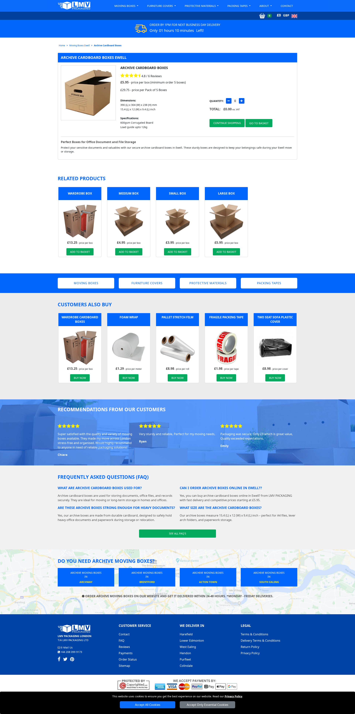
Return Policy (250, 647)
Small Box (177, 193)
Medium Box (129, 193)
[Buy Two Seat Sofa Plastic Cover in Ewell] (275, 347)
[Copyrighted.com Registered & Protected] (135, 684)
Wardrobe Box (80, 193)
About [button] (264, 6)
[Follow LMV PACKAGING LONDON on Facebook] (59, 660)
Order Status (128, 659)
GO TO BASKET (258, 123)
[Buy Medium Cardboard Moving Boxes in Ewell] (128, 221)
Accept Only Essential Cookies (207, 705)
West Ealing (188, 647)
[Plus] (241, 101)
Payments (126, 653)
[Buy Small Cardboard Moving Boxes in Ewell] (177, 221)
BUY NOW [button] (80, 378)
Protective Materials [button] (201, 6)
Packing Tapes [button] (237, 6)
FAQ (121, 640)
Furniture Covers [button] (160, 6)
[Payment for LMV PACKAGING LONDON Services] (196, 684)
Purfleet (185, 659)
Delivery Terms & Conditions (260, 640)
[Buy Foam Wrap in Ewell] (128, 347)
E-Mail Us (66, 647)
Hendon (185, 653)
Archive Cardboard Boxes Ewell (93, 57)
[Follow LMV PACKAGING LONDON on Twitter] (65, 660)
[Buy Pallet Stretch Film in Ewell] (177, 347)
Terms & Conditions (254, 634)
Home (62, 45)
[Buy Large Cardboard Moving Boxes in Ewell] (226, 221)
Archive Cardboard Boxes (107, 45)
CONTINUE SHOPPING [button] (227, 123)
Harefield (186, 634)
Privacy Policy (233, 696)
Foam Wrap (129, 317)
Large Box (226, 193)
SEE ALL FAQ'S (177, 533)
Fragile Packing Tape (226, 317)
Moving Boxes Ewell (79, 45)
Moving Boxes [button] (125, 6)
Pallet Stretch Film (177, 317)
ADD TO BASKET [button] (80, 252)
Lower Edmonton (192, 640)
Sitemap (124, 666)
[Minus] (228, 101)
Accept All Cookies (147, 705)
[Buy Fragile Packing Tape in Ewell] (226, 347)
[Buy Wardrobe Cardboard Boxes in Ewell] (79, 221)
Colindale (186, 666)
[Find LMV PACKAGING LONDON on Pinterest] (72, 660)
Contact (287, 6)
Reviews (124, 647)
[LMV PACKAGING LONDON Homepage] (74, 5)
